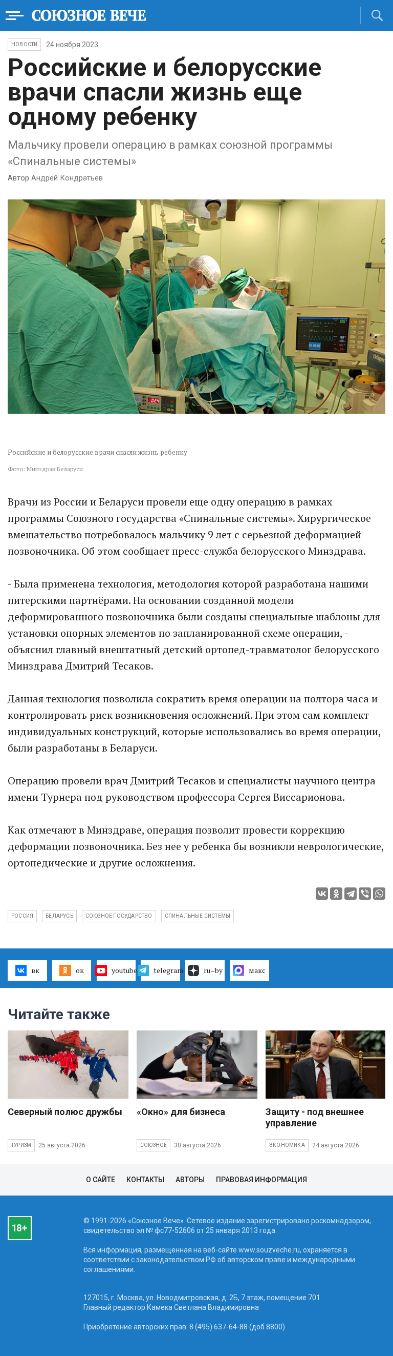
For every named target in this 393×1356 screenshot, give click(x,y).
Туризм (21, 1145)
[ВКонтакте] (322, 893)
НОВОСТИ (24, 44)
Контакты (145, 1180)
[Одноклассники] (336, 893)
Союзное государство (118, 916)
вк (35, 970)
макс (257, 970)
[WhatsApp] (379, 893)
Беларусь (59, 916)
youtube (124, 970)
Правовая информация (261, 1180)
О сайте (100, 1180)
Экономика (287, 1145)
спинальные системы (198, 916)
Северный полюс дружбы (65, 1111)
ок (80, 970)
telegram (167, 970)
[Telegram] (350, 893)
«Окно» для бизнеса (181, 1111)
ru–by (213, 970)
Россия (22, 916)
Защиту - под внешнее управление (315, 1117)
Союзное (153, 1145)
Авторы (190, 1180)
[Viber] (365, 893)
